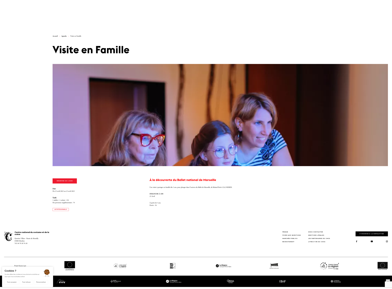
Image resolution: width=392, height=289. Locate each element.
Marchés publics (289, 240)
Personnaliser (41, 282)
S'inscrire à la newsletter (372, 235)
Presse (285, 233)
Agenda (64, 38)
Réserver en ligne (65, 182)
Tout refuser (26, 282)
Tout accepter (12, 282)
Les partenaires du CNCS (319, 240)
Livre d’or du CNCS (316, 243)
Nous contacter (315, 233)
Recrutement (288, 243)
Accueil (55, 38)
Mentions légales (316, 236)
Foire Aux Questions (291, 236)
